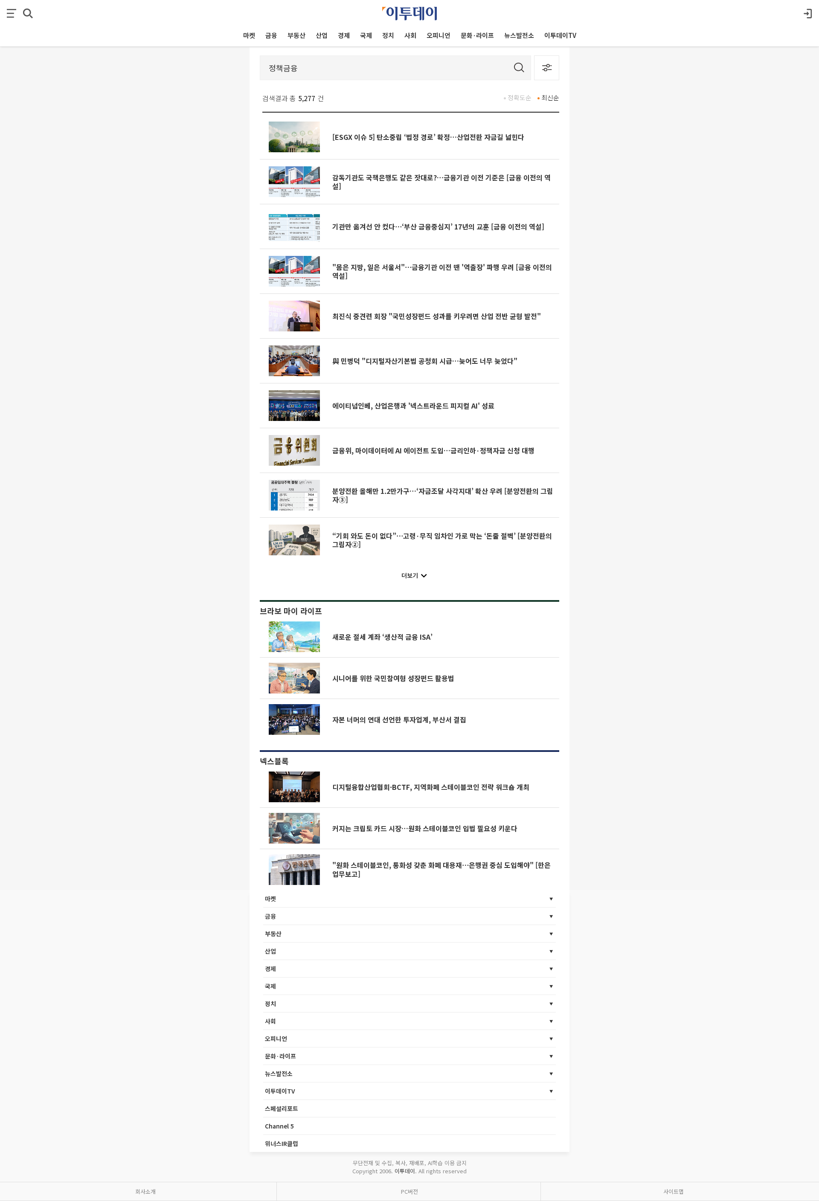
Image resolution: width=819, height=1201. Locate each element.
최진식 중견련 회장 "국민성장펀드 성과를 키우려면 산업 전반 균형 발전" (436, 316)
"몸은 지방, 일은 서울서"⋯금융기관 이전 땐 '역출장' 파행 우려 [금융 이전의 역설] (442, 271)
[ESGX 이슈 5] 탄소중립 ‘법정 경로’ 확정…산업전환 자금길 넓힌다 (428, 137)
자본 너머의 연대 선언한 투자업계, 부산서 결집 (399, 719)
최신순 (550, 97)
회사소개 (145, 1191)
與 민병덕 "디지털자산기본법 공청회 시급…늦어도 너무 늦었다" (424, 361)
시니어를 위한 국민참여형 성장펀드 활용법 (393, 678)
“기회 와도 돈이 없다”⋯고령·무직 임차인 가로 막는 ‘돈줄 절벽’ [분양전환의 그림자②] (442, 540)
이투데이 (405, 1171)
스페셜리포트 (281, 1108)
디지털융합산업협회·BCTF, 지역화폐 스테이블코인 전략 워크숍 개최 (430, 787)
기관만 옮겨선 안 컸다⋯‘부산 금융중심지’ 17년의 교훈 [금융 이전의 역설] (438, 226)
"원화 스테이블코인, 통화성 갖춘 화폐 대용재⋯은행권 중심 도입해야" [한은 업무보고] (441, 869)
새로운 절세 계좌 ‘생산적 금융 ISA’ (382, 637)
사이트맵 (673, 1191)
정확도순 (519, 97)
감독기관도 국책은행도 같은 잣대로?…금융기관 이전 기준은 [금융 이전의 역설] (441, 181)
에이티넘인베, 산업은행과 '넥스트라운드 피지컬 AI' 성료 (413, 405)
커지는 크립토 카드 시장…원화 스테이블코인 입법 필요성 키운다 (424, 828)
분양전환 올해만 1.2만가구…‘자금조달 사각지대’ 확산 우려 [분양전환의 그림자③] (442, 495)
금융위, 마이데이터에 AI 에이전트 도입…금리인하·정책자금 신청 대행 (433, 450)
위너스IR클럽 (281, 1143)
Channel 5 (279, 1126)
